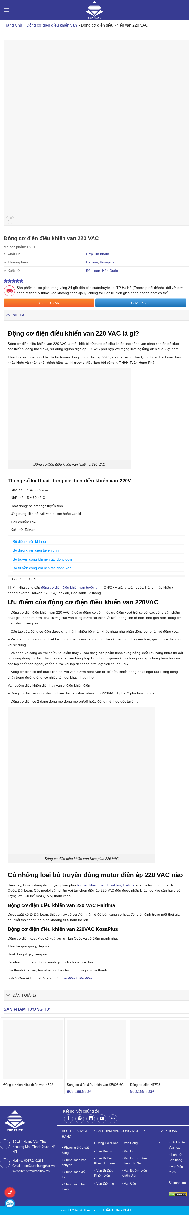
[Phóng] (10, 220)
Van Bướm (104, 1151)
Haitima (92, 262)
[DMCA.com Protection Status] (178, 1194)
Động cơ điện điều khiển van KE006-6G (95, 1085)
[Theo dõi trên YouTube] (101, 1118)
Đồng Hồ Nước (107, 1143)
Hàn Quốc (110, 270)
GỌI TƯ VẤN (49, 303)
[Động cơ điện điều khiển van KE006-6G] (96, 1049)
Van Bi (128, 1151)
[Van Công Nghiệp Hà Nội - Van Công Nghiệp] (94, 10)
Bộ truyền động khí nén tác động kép (42, 568)
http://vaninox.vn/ (38, 1171)
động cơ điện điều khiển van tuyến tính (71, 587)
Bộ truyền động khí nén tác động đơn (42, 559)
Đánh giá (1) (24, 995)
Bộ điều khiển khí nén (30, 541)
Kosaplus (107, 262)
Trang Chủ (13, 25)
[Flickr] (113, 1118)
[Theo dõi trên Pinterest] (79, 1118)
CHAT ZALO (140, 303)
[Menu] (7, 10)
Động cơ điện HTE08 (145, 1085)
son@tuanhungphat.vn (39, 1166)
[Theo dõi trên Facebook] (68, 1118)
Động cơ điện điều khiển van (51, 25)
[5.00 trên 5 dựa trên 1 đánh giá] (96, 281)
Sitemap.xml (178, 1183)
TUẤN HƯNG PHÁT (117, 1210)
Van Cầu (130, 1183)
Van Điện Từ (105, 1183)
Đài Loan (93, 270)
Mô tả (19, 315)
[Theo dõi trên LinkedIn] (90, 1118)
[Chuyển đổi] (8, 314)
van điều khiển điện (77, 978)
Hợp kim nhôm (97, 254)
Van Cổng (131, 1143)
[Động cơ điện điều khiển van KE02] (33, 1049)
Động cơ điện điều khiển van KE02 (28, 1085)
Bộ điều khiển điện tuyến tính (36, 550)
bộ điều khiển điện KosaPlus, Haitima (106, 885)
